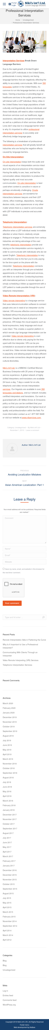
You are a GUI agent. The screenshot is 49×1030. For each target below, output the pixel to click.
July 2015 (7, 898)
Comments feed (9, 1000)
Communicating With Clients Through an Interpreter (20, 654)
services (6, 389)
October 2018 (9, 768)
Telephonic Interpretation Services (17, 664)
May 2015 (7, 902)
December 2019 (10, 717)
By (34, 427)
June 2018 (7, 786)
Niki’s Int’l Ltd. (9, 367)
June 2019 (7, 745)
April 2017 (7, 851)
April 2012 (7, 939)
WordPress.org (9, 1004)
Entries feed (8, 995)
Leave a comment (32, 430)
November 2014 (10, 921)
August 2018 (8, 777)
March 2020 (8, 703)
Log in (5, 990)
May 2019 (7, 749)
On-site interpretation (12, 161)
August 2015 (8, 893)
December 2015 (10, 874)
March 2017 (8, 856)
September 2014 (10, 925)
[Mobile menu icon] (4, 4)
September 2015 (10, 888)
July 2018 (7, 782)
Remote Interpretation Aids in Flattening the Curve (24, 639)
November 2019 (10, 721)
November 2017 (10, 819)
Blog (5, 960)
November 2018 (10, 763)
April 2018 (7, 796)
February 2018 (9, 805)
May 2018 (7, 791)
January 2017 (9, 865)
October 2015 (9, 884)
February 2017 (9, 861)
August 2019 (8, 735)
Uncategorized (28, 20)
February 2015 (9, 916)
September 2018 (10, 772)
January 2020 (9, 712)
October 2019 (9, 726)
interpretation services (12, 144)
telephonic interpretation (20, 244)
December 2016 (10, 870)
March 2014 (8, 935)
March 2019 (8, 759)
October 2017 (9, 823)
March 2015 (8, 912)
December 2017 (10, 814)
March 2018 (8, 800)
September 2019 (10, 731)
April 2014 (7, 930)
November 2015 (10, 879)
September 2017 (10, 828)
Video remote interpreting (14, 300)
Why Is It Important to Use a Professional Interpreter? (20, 646)
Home (18, 20)
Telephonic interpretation (27, 255)
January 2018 (9, 810)
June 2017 (7, 842)
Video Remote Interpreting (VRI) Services (20, 660)
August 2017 (8, 833)
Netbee (32, 1027)
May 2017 (7, 847)
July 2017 (7, 837)
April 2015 (7, 907)
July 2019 (7, 740)
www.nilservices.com (31, 417)
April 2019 (7, 754)
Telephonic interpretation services (17, 226)
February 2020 (9, 708)
